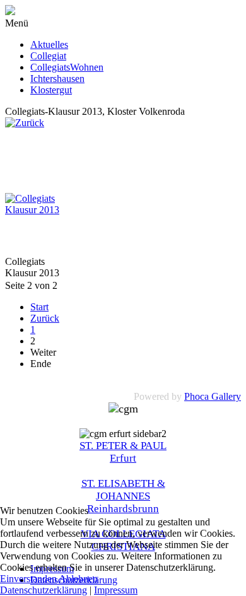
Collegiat (48, 55)
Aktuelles (49, 44)
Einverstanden (28, 578)
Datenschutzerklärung (43, 590)
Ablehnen (78, 578)
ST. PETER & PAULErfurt (123, 452)
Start (39, 306)
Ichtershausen (57, 78)
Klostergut (51, 90)
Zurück (44, 318)
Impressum (116, 590)
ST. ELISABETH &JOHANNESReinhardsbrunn (123, 496)
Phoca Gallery (212, 396)
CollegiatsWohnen (66, 67)
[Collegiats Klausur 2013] (36, 209)
